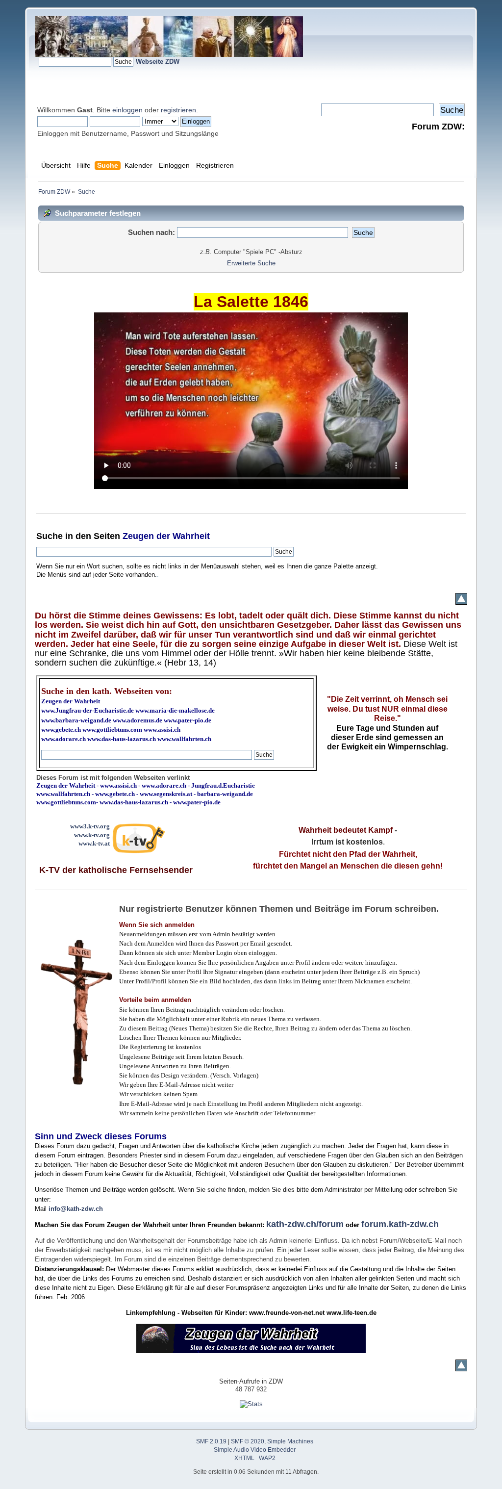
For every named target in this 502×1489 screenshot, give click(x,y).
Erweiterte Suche (251, 263)
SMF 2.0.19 (211, 1441)
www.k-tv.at (94, 843)
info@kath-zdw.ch (76, 1208)
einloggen (127, 110)
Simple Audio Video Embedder (255, 1450)
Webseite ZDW (157, 61)
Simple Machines (290, 1441)
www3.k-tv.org (90, 826)
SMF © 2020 (247, 1441)
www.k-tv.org (92, 835)
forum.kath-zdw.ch (400, 1224)
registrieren (178, 110)
